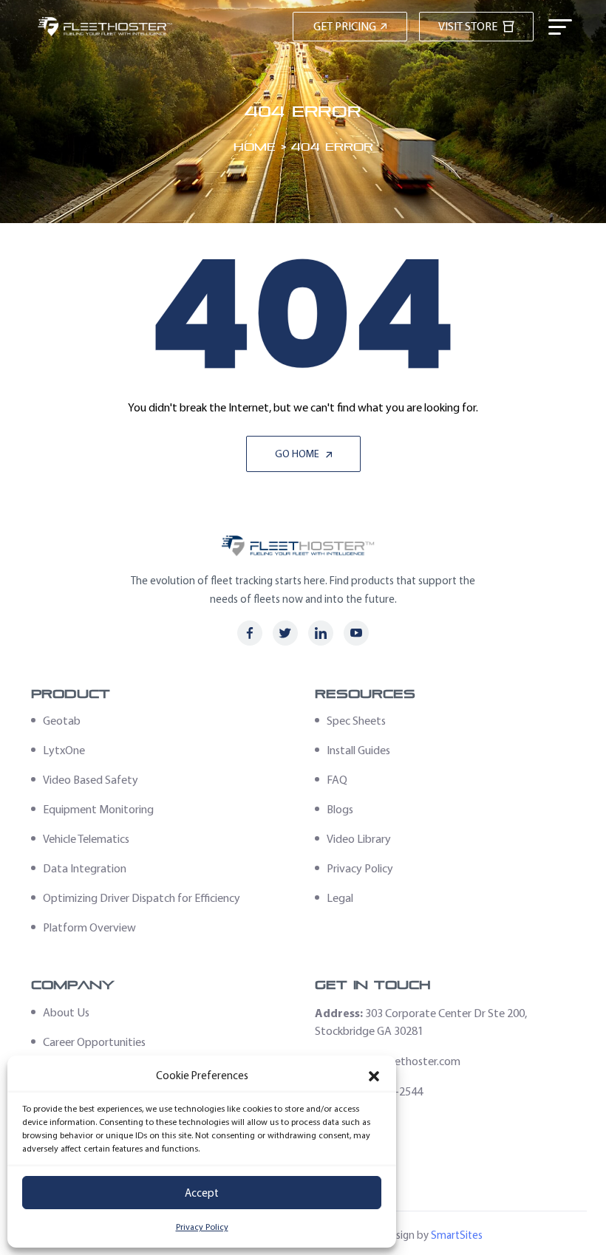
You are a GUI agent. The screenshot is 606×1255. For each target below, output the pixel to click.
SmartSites (457, 1235)
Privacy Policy (202, 1227)
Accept (202, 1193)
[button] (374, 1076)
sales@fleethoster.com (405, 1061)
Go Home (298, 454)
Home (255, 146)
